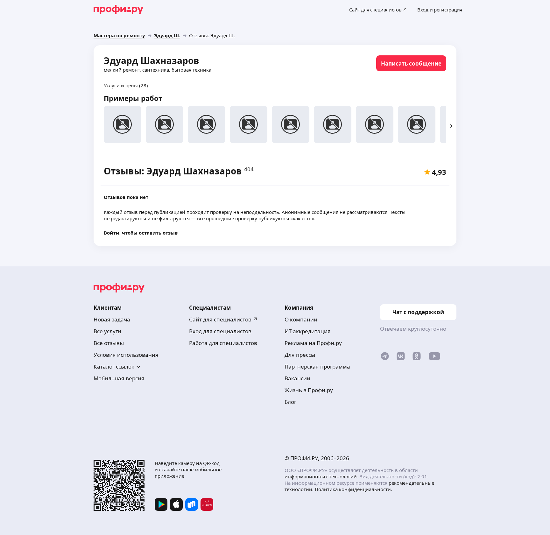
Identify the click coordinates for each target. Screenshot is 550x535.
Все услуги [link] (107, 331)
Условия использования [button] (126, 354)
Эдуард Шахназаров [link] (151, 60)
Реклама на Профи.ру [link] (313, 343)
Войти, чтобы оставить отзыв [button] (141, 232)
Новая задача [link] (112, 319)
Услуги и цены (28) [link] (126, 85)
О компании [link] (301, 319)
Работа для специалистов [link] (223, 343)
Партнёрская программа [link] (317, 366)
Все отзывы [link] (109, 343)
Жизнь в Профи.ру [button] (309, 390)
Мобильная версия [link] (119, 378)
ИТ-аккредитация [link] (308, 331)
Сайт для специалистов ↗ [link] (223, 319)
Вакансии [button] (297, 378)
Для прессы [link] (300, 354)
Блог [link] (290, 401)
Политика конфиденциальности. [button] (353, 489)
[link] (119, 35)
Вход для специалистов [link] (220, 331)
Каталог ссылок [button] (114, 366)
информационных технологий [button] (321, 476)
